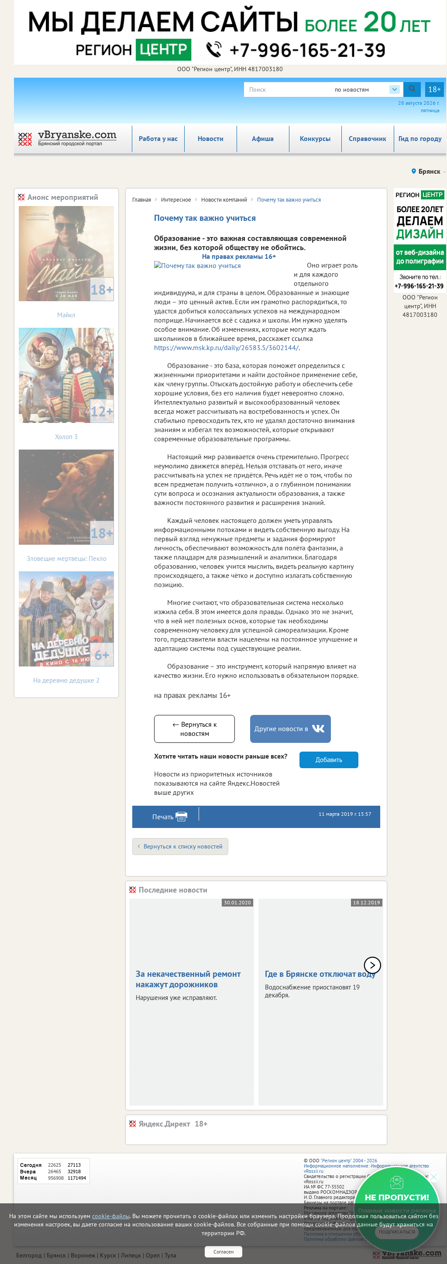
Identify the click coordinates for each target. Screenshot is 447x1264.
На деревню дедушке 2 (71, 665)
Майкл (85, 299)
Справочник (367, 138)
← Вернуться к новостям (194, 729)
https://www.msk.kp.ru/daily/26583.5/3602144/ (226, 347)
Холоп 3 (84, 421)
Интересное (176, 199)
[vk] (319, 729)
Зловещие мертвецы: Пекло (70, 543)
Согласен (223, 1251)
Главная (141, 199)
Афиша (263, 138)
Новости (211, 138)
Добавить (329, 760)
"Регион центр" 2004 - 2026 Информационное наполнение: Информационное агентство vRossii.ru (366, 1166)
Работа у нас (158, 138)
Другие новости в (281, 728)
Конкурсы (315, 138)
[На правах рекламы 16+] (219, 266)
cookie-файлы (111, 1216)
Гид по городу (420, 138)
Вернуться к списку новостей (183, 846)
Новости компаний (224, 199)
